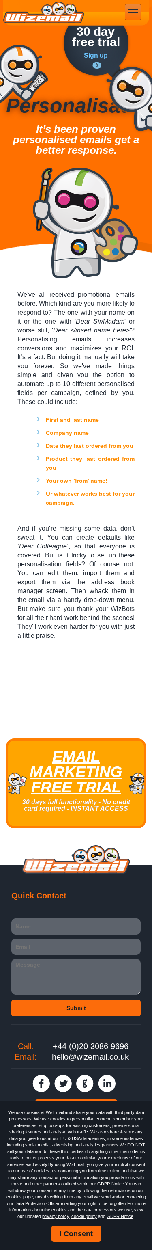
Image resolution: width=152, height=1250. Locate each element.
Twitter (63, 1083)
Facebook (41, 1083)
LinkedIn (107, 1083)
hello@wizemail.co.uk (90, 1056)
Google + (85, 1083)
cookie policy (84, 1216)
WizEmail (43, 13)
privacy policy (55, 1216)
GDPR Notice (120, 1216)
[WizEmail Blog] (24, 74)
